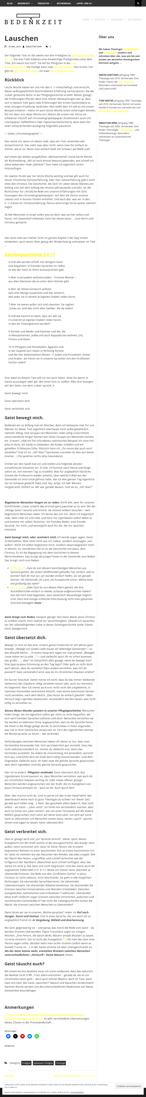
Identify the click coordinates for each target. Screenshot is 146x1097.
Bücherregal (64, 3)
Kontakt (100, 20)
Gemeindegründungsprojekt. (114, 111)
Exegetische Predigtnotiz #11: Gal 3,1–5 (75, 1076)
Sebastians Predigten (43, 1063)
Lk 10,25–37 (17, 568)
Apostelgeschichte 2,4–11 (30, 254)
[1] (6, 1014)
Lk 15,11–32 (17, 587)
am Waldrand (130, 49)
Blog (10, 3)
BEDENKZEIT (24, 3)
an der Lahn (110, 52)
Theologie (60, 1063)
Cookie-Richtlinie (77, 1092)
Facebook (117, 20)
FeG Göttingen (126, 81)
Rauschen (10, 1076)
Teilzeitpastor (126, 129)
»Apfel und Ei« (84, 3)
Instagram (134, 20)
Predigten (43, 3)
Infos (86, 20)
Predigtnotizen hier (62, 70)
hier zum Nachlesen (26, 70)
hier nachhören (63, 67)
